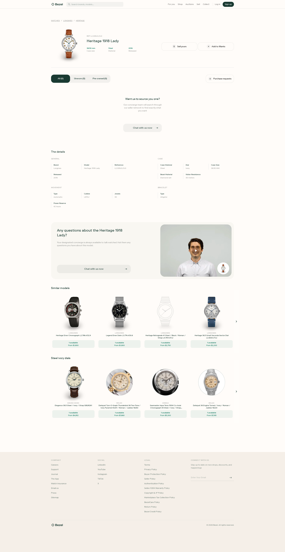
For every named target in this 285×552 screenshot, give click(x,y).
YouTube (102, 469)
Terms (147, 465)
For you (171, 4)
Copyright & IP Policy (154, 493)
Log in (217, 4)
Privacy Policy (150, 469)
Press (53, 493)
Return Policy (150, 507)
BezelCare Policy (152, 502)
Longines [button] (67, 21)
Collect (206, 4)
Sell (198, 4)
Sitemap (55, 497)
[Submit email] (230, 477)
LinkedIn (102, 465)
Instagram (102, 474)
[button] (228, 4)
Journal (54, 474)
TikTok (100, 479)
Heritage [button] (80, 21)
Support (54, 469)
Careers (54, 465)
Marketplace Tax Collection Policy (159, 497)
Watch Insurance (58, 483)
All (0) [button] (60, 78)
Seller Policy (149, 479)
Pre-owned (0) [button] (100, 78)
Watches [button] (55, 21)
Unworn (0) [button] (79, 78)
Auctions (190, 4)
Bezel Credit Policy (153, 511)
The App (55, 479)
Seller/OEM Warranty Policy (157, 488)
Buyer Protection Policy (155, 474)
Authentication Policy (154, 483)
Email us (55, 488)
